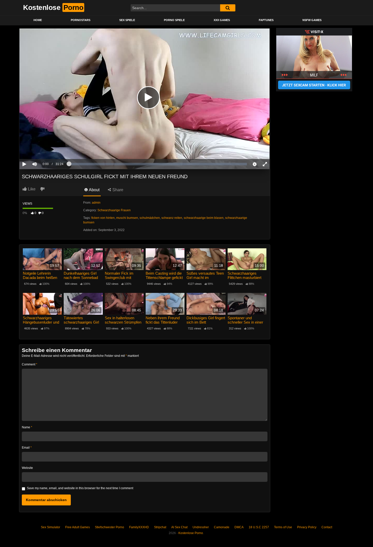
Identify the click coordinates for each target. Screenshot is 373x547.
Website (27, 468)
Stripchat (160, 527)
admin (96, 202)
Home (37, 20)
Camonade (221, 527)
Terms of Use (283, 527)
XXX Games (222, 20)
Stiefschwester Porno (109, 527)
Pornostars (80, 20)
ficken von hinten (103, 218)
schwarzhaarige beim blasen (204, 218)
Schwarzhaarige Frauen (114, 210)
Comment (29, 364)
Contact (326, 527)
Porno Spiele (174, 20)
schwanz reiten (171, 218)
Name (27, 427)
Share (117, 190)
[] (227, 7)
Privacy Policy (306, 527)
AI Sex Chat (179, 527)
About (93, 190)
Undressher (201, 527)
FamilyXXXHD (139, 527)
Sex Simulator (50, 527)
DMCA (239, 527)
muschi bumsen (127, 218)
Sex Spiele (127, 20)
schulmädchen (150, 218)
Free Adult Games (77, 527)
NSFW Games (311, 20)
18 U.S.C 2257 (259, 527)
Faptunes (266, 20)
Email (27, 447)
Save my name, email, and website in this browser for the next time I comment (80, 488)
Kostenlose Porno (190, 533)
